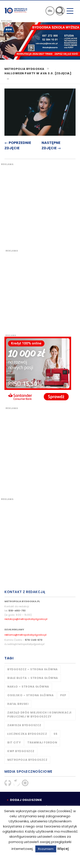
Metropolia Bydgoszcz (27, 760)
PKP (63, 695)
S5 (55, 734)
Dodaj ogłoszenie (26, 800)
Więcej (63, 848)
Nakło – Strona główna (28, 686)
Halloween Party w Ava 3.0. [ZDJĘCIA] (37, 73)
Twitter (16, 783)
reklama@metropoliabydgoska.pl (25, 635)
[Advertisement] (40, 206)
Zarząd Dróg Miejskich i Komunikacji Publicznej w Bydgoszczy (39, 714)
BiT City (14, 742)
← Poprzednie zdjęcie (17, 145)
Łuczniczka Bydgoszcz (27, 734)
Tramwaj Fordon (42, 742)
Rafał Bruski (17, 704)
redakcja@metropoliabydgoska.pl (25, 619)
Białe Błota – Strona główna (32, 678)
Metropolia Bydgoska (16, 10)
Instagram (25, 783)
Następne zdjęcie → (51, 145)
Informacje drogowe (50, 10)
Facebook (7, 783)
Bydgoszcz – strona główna (32, 669)
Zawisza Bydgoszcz (24, 725)
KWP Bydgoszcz (20, 751)
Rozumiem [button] (46, 849)
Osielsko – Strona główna (30, 695)
